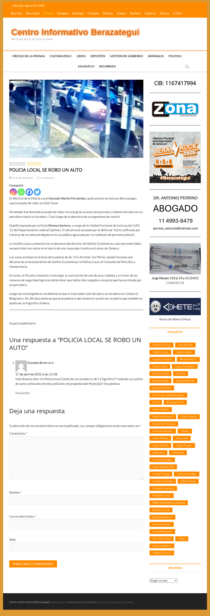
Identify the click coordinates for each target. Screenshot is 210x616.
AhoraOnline (185, 344)
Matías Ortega (161, 473)
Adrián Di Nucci (161, 344)
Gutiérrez (150, 13)
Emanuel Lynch (175, 402)
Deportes (97, 56)
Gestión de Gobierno (126, 56)
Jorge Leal (182, 438)
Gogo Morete (189, 416)
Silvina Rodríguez (162, 531)
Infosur (185, 431)
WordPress (90, 602)
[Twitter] (37, 192)
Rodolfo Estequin (162, 517)
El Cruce (48, 13)
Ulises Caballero (162, 545)
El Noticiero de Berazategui (168, 395)
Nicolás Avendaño (163, 481)
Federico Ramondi (163, 416)
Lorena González (162, 459)
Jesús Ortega (160, 438)
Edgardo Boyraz (185, 380)
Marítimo (135, 13)
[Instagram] (13, 192)
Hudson (121, 13)
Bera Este (16, 13)
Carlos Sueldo (160, 373)
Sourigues (63, 13)
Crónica (180, 373)
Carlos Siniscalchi (185, 366)
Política (175, 56)
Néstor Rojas (188, 481)
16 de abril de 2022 (22, 177)
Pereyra (164, 13)
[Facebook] (29, 192)
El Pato (177, 13)
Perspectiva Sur (162, 495)
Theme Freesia (74, 602)
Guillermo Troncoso (164, 423)
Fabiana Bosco (161, 409)
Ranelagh (78, 13)
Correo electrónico (22, 516)
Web (12, 539)
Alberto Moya (160, 352)
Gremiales (156, 56)
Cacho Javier (160, 366)
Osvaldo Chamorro (163, 488)
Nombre (15, 492)
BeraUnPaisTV (188, 359)
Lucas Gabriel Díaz (163, 466)
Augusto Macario (162, 359)
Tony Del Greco (162, 538)
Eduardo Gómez (162, 387)
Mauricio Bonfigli (186, 473)
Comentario (18, 433)
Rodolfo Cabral (161, 509)
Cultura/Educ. (61, 56)
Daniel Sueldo (160, 380)
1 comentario (47, 177)
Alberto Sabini (184, 352)
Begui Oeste (17, 162)
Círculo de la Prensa (28, 56)
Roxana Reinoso (162, 524)
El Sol (156, 402)
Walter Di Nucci (162, 552)
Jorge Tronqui (184, 445)
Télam (181, 538)
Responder (22, 393)
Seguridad (107, 66)
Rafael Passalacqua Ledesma (169, 502)
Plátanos (108, 13)
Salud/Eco (86, 66)
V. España (93, 13)
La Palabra (178, 452)
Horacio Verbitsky (163, 431)
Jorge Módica (160, 445)
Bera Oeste (33, 13)
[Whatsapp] (21, 192)
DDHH (81, 56)
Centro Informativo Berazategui (75, 32)
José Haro (158, 452)
